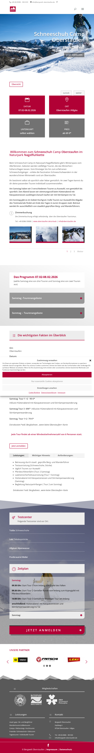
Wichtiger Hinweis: (41, 455)
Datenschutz (65, 749)
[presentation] (7, 662)
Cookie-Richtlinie (34, 392)
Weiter (80, 251)
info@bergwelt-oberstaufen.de (66, 738)
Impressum (61, 392)
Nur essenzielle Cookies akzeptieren (47, 381)
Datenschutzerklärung (48, 392)
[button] (90, 360)
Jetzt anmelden (74, 55)
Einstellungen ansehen (47, 388)
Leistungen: (19, 455)
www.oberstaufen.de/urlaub (45, 221)
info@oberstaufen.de (67, 221)
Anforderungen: (65, 455)
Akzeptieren (47, 374)
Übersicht (16, 84)
